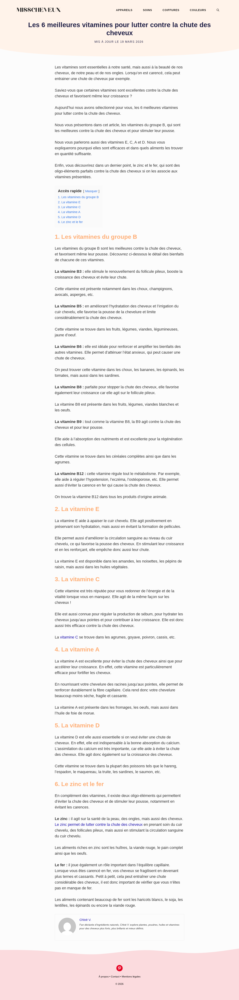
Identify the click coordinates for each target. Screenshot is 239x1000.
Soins (147, 10)
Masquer (91, 191)
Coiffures (171, 10)
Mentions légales (131, 976)
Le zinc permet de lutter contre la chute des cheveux (99, 824)
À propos (104, 976)
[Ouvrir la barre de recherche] (217, 10)
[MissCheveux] (39, 10)
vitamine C (69, 637)
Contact (115, 976)
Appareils (124, 10)
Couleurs (198, 10)
